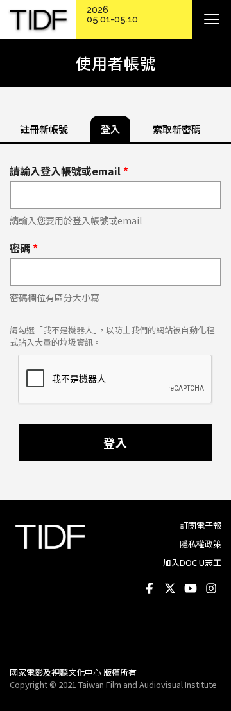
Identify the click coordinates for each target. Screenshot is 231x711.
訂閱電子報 (200, 525)
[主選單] (212, 19)
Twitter (170, 588)
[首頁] (38, 19)
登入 (115, 442)
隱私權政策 (200, 544)
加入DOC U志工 (192, 562)
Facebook (149, 588)
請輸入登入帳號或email (69, 171)
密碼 (24, 248)
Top (209, 639)
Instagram (211, 588)
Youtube (190, 588)
